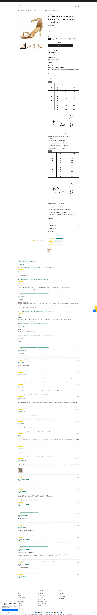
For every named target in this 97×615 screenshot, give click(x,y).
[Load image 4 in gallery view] (40, 45)
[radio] (49, 32)
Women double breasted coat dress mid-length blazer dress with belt (34, 546)
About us (19, 593)
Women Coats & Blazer (42, 593)
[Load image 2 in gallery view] (28, 45)
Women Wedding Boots (42, 601)
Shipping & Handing (21, 597)
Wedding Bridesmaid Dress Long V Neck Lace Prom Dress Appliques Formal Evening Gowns (38, 561)
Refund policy (46, 614)
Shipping (49, 26)
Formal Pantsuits (41, 595)
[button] (23, 10)
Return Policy (20, 599)
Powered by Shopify (40, 614)
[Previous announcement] (18, 1)
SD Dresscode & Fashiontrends (32, 614)
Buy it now (60, 45)
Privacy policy (51, 614)
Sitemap (39, 605)
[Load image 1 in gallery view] (22, 45)
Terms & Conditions (21, 601)
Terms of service (56, 614)
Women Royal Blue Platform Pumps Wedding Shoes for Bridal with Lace (34, 524)
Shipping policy (62, 614)
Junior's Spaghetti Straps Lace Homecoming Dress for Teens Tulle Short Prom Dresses (37, 267)
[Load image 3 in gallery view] (34, 45)
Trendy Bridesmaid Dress (42, 599)
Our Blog (19, 595)
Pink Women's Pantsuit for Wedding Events (29, 512)
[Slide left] (19, 46)
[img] (36, 240)
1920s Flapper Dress (42, 603)
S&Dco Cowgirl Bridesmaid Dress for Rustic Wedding (30, 476)
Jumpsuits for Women (42, 597)
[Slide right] (44, 46)
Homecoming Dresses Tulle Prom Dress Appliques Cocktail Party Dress (34, 279)
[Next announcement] (79, 1)
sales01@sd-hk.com (63, 599)
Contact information (69, 614)
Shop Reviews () (32, 261)
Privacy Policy (20, 603)
